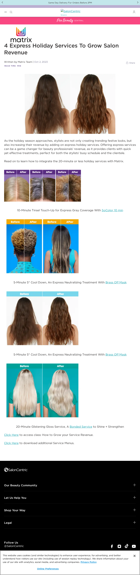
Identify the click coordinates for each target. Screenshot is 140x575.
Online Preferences (48, 568)
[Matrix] (70, 104)
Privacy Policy (89, 562)
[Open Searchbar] (11, 12)
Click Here (11, 435)
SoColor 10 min (112, 210)
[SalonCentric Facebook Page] (112, 546)
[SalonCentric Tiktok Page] (126, 546)
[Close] (134, 556)
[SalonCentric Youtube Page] (134, 546)
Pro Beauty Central (12, 19)
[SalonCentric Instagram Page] (119, 546)
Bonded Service (81, 427)
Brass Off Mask (116, 282)
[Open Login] (134, 12)
